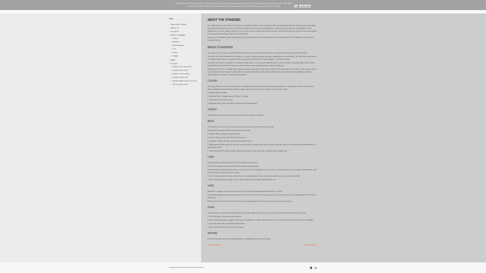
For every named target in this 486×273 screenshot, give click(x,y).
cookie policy (305, 6)
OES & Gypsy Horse (180, 84)
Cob (174, 49)
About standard (178, 45)
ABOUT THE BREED (178, 35)
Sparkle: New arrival (180, 70)
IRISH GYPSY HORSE (178, 24)
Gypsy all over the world (182, 66)
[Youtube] (316, 268)
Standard (176, 42)
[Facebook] (311, 268)
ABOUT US (175, 28)
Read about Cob (311, 245)
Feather (175, 56)
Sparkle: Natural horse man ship (185, 81)
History (175, 38)
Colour (175, 52)
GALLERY (174, 63)
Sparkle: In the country (181, 74)
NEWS (173, 60)
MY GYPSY (175, 31)
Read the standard (214, 245)
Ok (296, 6)
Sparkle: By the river (180, 77)
